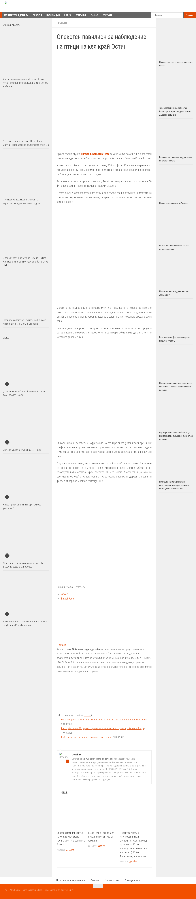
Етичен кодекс (112, 880)
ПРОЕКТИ (37, 15)
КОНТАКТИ (107, 15)
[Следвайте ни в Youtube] (184, 892)
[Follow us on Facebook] (178, 892)
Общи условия (132, 880)
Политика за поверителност (70, 880)
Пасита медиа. (67, 890)
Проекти (62, 22)
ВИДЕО (67, 15)
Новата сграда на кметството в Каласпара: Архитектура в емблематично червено (103, 719)
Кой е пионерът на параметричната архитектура (86, 737)
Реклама (94, 880)
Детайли (61, 644)
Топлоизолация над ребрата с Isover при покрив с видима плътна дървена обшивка (175, 111)
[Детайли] (76, 640)
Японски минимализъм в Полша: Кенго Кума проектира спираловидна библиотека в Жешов (25, 83)
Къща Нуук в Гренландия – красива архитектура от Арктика (102, 836)
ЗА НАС (94, 15)
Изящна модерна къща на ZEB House (22, 449)
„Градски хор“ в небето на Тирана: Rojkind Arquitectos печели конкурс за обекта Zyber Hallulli (26, 261)
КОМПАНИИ (81, 15)
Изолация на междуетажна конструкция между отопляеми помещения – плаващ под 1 (174, 485)
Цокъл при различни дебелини (173, 203)
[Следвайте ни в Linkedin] (189, 892)
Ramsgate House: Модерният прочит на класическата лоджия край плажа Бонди (102, 728)
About (64, 594)
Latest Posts (67, 598)
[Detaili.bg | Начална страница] (18, 6)
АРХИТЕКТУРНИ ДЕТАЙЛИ (16, 15)
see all (87, 715)
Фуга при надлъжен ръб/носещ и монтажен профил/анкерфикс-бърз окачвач (176, 436)
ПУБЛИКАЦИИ (53, 15)
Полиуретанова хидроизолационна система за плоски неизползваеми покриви (175, 386)
